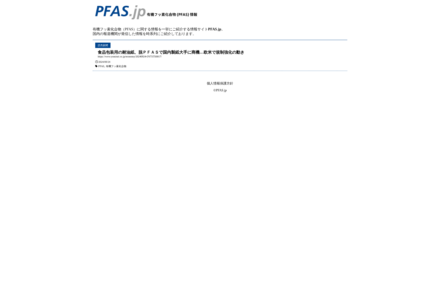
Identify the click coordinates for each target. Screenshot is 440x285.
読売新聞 (103, 45)
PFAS (101, 66)
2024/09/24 (104, 61)
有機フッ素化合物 (116, 66)
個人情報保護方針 (220, 83)
